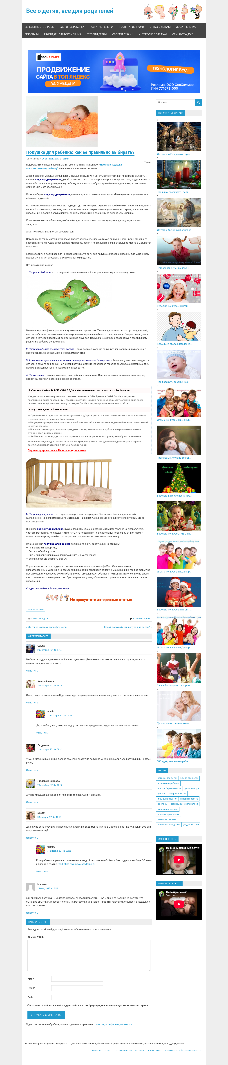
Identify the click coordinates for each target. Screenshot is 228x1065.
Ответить (32, 670)
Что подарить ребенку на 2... (173, 381)
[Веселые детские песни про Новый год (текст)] (179, 492)
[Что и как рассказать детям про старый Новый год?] (179, 188)
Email (31, 988)
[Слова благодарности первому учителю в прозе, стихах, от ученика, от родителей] (179, 681)
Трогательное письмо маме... (174, 723)
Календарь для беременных (62, 34)
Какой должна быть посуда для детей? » (128, 627)
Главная (96, 1050)
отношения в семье (168, 809)
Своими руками (122, 34)
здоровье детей (178, 793)
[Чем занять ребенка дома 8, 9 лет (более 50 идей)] (179, 264)
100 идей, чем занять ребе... (173, 761)
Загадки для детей (167, 778)
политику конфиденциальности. (113, 1024)
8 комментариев (141, 618)
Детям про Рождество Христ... (175, 154)
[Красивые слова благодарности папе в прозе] (179, 340)
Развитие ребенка (101, 27)
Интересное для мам (153, 34)
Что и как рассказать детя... (173, 192)
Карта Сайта (154, 1050)
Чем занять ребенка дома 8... (174, 268)
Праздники (32, 34)
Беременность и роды (39, 27)
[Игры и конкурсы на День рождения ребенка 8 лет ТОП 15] (179, 567)
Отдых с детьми (160, 27)
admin (66, 158)
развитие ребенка (167, 819)
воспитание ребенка (168, 783)
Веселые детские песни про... (174, 495)
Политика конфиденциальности (183, 1050)
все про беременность (169, 788)
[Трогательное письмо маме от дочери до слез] (179, 719)
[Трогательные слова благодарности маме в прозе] (179, 454)
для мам (162, 793)
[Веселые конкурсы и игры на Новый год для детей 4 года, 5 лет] (179, 605)
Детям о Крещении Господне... (175, 230)
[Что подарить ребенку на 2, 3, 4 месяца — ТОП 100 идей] (179, 378)
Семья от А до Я (182, 34)
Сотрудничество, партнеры (129, 1050)
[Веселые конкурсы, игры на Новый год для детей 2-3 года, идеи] (179, 529)
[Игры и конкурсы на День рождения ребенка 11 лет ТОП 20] (179, 643)
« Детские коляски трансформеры (46, 627)
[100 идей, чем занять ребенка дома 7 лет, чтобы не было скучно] (179, 757)
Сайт (30, 997)
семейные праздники (169, 824)
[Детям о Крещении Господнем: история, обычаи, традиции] (179, 226)
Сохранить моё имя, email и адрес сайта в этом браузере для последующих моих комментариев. (89, 1005)
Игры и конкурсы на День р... (174, 419)
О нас (108, 1050)
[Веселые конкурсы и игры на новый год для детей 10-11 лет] (179, 302)
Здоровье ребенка (72, 27)
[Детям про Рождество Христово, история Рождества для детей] (179, 150)
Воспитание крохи (131, 27)
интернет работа (189, 799)
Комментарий (35, 936)
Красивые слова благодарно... (174, 343)
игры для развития (167, 799)
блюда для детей (189, 778)
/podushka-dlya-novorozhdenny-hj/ (77, 864)
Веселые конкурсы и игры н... (174, 306)
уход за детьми (36, 609)
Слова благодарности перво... (174, 685)
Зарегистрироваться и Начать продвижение (57, 450)
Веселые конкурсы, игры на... (174, 533)
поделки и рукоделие (168, 814)
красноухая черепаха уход (184, 804)
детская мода (191, 788)
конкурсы (162, 804)
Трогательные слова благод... (174, 457)
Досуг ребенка (186, 27)
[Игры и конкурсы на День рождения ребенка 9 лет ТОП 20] (179, 416)
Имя (30, 978)
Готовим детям (97, 34)
